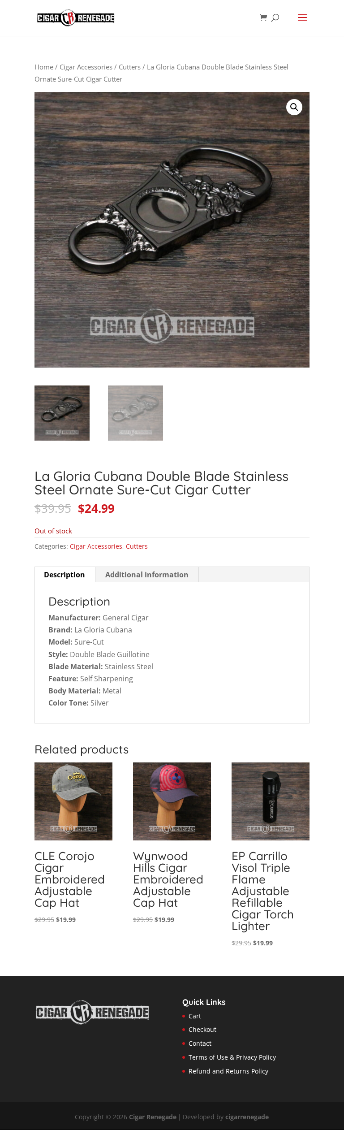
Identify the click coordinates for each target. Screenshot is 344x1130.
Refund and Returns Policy (228, 1071)
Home (43, 66)
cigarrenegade (247, 1117)
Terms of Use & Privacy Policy (232, 1057)
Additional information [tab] (147, 575)
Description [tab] (64, 575)
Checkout (202, 1029)
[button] (294, 107)
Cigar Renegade (152, 1117)
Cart (195, 1016)
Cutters (130, 66)
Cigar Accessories (86, 66)
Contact (200, 1043)
